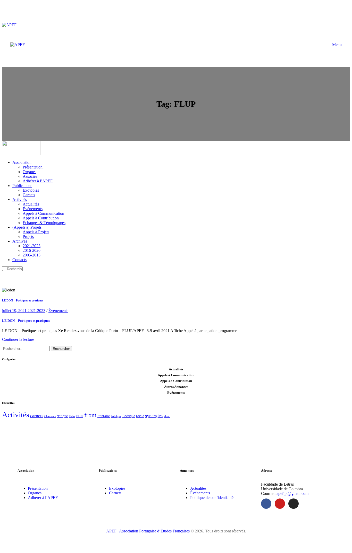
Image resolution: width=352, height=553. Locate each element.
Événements (58, 310)
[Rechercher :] (26, 348)
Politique (116, 416)
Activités (15, 415)
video (167, 416)
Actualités (198, 488)
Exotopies (117, 488)
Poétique (128, 416)
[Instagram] (293, 503)
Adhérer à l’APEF (43, 497)
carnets (36, 415)
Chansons (50, 416)
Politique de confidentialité (211, 497)
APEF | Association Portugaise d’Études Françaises (148, 531)
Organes (34, 493)
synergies (154, 415)
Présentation (38, 488)
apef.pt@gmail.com (292, 493)
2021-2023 (36, 310)
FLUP (79, 416)
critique (62, 416)
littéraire (103, 416)
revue (140, 416)
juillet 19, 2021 (15, 310)
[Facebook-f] (266, 503)
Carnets (115, 493)
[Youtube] (280, 503)
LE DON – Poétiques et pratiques (22, 300)
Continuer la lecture (18, 339)
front (90, 415)
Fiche (72, 416)
